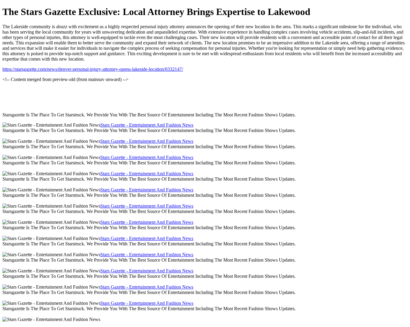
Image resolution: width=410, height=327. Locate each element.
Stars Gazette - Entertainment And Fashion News (146, 125)
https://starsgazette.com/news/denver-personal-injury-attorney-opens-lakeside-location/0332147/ (92, 69)
